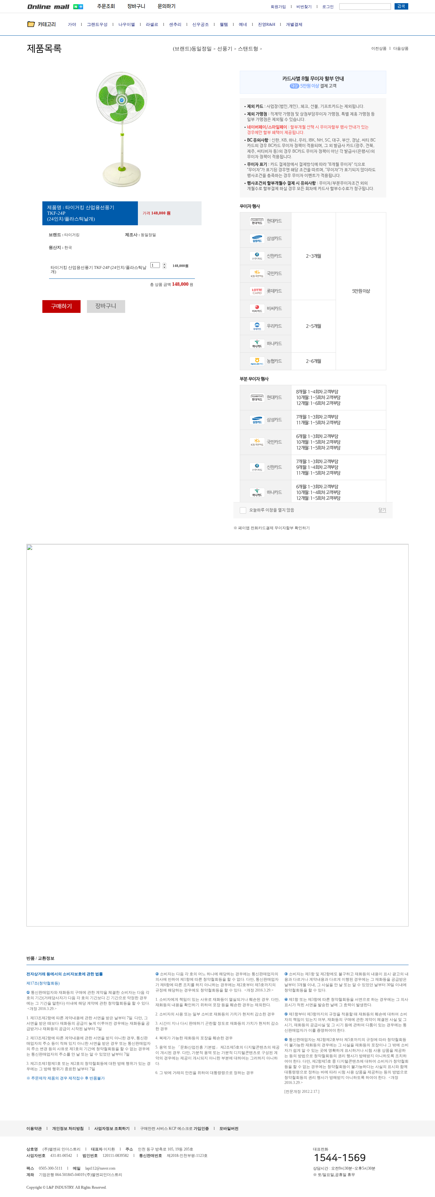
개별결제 (294, 24)
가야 (72, 24)
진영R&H (266, 24)
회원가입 (278, 6)
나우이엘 (126, 24)
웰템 (224, 24)
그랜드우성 (97, 24)
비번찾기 (304, 6)
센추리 (175, 24)
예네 (243, 24)
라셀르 (152, 24)
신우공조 (200, 24)
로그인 (328, 6)
